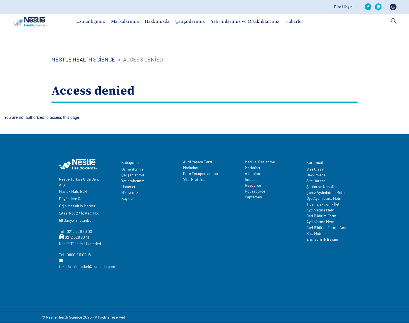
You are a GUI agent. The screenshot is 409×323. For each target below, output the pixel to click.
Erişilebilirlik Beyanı (322, 239)
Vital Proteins (194, 179)
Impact (251, 179)
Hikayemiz (129, 192)
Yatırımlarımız (132, 180)
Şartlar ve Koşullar (321, 186)
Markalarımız (125, 21)
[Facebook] (368, 7)
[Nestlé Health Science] (30, 21)
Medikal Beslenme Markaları (260, 164)
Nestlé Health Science (83, 59)
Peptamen (253, 196)
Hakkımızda (157, 21)
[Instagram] (378, 7)
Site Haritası (316, 180)
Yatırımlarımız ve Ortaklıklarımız (245, 21)
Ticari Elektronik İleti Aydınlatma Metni (323, 207)
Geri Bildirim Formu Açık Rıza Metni (326, 230)
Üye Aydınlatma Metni (324, 198)
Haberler (294, 21)
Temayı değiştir (393, 7)
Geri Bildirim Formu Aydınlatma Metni (322, 218)
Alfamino (252, 173)
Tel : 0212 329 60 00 (75, 231)
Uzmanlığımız (90, 21)
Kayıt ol (127, 198)
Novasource (255, 191)
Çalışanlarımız (190, 21)
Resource (253, 185)
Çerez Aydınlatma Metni (326, 192)
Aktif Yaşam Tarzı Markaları (197, 164)
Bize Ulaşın (343, 7)
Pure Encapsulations (200, 173)
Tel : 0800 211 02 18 (75, 254)
